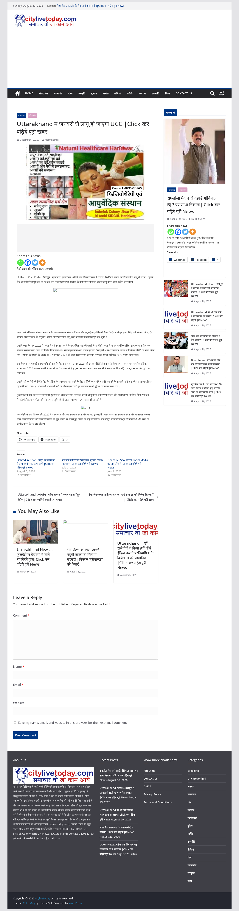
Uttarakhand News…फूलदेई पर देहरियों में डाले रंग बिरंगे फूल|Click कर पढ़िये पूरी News (35, 557)
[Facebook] (27, 262)
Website (18, 703)
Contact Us (184, 93)
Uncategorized (197, 778)
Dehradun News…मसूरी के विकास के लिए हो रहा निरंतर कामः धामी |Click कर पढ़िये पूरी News (36, 463)
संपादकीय (43, 93)
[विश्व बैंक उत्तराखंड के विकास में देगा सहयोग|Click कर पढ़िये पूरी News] (176, 343)
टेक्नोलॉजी (192, 818)
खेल (189, 802)
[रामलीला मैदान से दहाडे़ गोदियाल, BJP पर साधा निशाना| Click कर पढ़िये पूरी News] (195, 151)
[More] (42, 262)
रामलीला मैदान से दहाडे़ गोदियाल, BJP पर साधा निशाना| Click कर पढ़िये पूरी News (193, 204)
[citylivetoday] (17, 93)
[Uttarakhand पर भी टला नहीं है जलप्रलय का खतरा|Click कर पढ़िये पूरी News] (176, 319)
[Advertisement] (119, 60)
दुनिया (94, 93)
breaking (193, 770)
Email (18, 685)
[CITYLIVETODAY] (53, 769)
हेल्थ (70, 93)
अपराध (142, 93)
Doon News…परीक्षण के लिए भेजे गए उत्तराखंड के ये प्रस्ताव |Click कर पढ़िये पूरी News (205, 364)
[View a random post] (221, 93)
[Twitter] (35, 262)
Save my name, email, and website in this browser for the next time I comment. (73, 723)
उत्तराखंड (58, 93)
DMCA (147, 786)
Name (18, 667)
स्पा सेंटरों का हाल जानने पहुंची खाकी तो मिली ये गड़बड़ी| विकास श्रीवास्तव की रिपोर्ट (85, 557)
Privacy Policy (152, 794)
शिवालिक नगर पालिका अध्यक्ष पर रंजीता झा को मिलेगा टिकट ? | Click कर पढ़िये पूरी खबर (121, 497)
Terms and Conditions (158, 802)
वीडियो (117, 93)
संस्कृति (81, 93)
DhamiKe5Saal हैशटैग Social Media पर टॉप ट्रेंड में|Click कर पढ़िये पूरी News (128, 463)
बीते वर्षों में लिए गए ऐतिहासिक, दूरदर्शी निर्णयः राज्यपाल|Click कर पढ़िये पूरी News (82, 461)
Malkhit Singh (52, 139)
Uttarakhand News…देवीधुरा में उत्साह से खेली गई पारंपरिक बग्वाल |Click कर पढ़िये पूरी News (207, 290)
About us (149, 770)
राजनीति (155, 93)
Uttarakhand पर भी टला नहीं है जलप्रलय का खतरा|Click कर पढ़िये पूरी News (207, 316)
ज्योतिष (130, 93)
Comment (21, 615)
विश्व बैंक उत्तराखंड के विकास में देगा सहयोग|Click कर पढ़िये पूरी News (90, 5)
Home (29, 93)
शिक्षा (167, 93)
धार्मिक (105, 93)
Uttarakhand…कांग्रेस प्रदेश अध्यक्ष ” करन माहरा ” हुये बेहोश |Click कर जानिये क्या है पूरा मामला (49, 497)
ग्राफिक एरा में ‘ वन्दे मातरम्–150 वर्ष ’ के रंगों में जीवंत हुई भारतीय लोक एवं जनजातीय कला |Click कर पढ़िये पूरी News (206, 390)
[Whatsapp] (20, 262)
